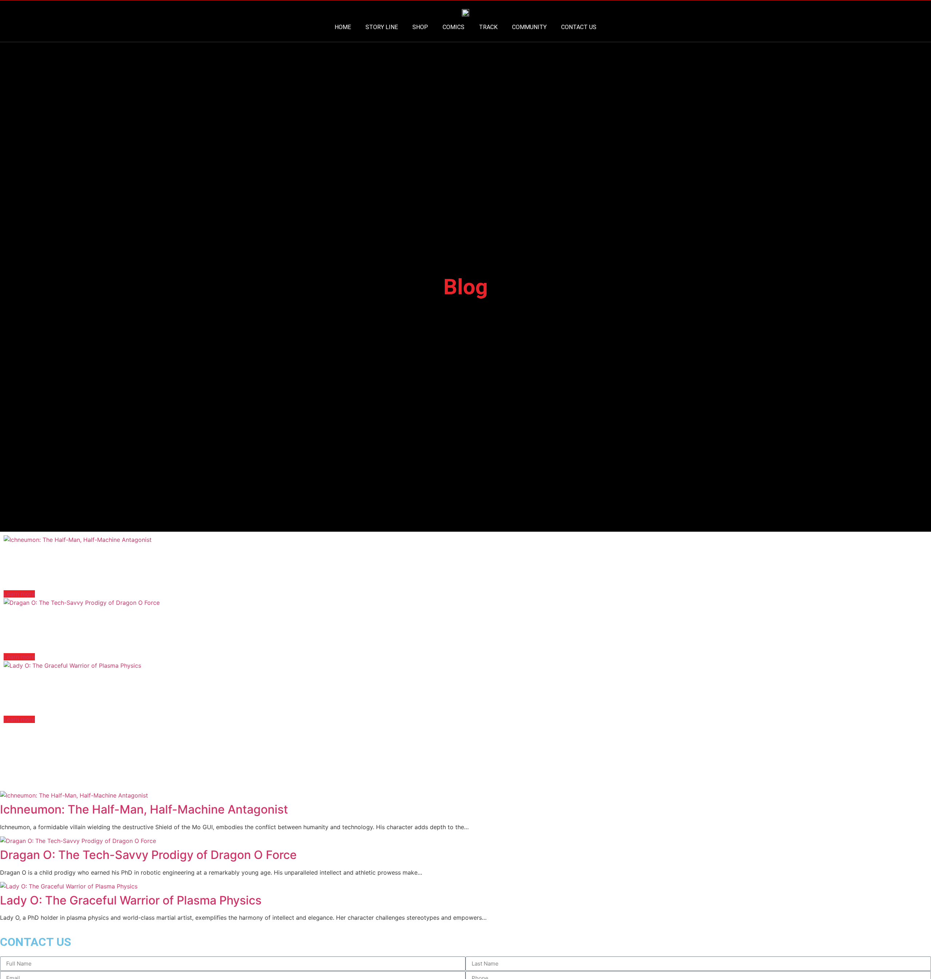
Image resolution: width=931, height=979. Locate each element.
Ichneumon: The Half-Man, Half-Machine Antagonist (148, 554)
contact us (578, 27)
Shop (420, 27)
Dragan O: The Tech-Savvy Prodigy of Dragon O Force (152, 617)
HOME (343, 27)
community (529, 27)
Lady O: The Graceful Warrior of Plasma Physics (134, 679)
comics (453, 27)
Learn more (19, 594)
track (488, 27)
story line (381, 27)
